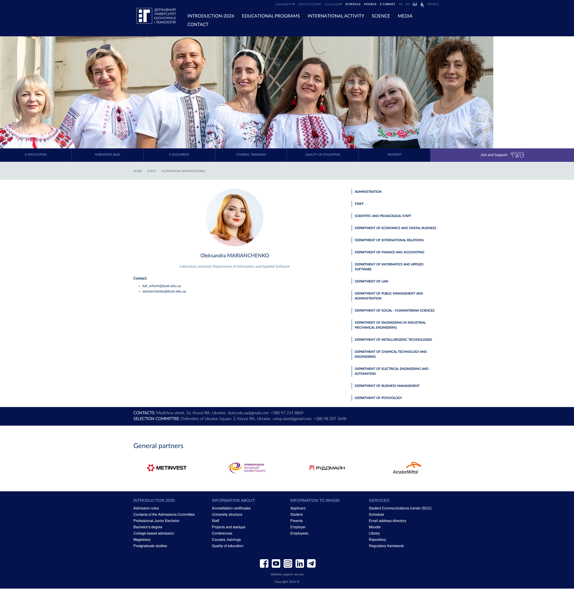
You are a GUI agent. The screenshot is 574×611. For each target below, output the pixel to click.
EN (408, 4)
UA (400, 4)
